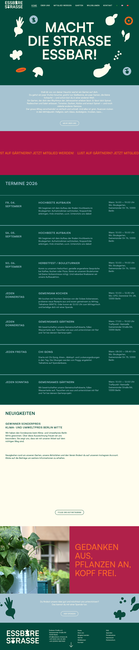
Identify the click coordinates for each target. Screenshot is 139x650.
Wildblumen (82, 640)
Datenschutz (110, 640)
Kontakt (80, 642)
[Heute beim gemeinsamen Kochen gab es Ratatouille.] (112, 485)
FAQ (107, 630)
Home (80, 630)
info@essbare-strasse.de (58, 637)
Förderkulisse (110, 635)
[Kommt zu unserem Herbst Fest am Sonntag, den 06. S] (68, 485)
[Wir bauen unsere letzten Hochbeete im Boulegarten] (24, 485)
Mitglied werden (83, 635)
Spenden (109, 633)
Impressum (110, 637)
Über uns (81, 633)
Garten (80, 637)
